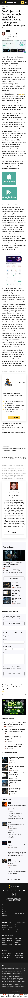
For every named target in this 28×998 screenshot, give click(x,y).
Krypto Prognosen (18, 926)
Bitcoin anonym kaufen (7, 938)
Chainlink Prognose (19, 957)
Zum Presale (14, 417)
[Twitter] (11, 492)
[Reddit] (19, 492)
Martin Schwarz (10, 33)
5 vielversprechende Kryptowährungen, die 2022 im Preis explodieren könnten (14, 449)
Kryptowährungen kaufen (20, 922)
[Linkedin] (9, 492)
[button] (26, 3)
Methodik (4, 913)
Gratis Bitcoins (18, 940)
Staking (16, 931)
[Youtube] (16, 492)
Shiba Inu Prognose (6, 953)
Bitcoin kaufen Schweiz (7, 944)
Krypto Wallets (18, 929)
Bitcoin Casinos (18, 944)
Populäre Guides (8, 718)
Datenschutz (17, 909)
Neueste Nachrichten (9, 752)
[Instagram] (7, 891)
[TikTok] (14, 894)
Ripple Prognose (5, 957)
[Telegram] (15, 891)
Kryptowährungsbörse (20, 432)
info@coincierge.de (16, 991)
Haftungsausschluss (19, 907)
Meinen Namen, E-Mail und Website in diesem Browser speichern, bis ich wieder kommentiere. (12, 668)
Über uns (4, 907)
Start (3, 6)
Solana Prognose (6, 955)
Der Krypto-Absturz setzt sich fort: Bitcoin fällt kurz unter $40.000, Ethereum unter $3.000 (14, 458)
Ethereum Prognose (19, 955)
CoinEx (21, 94)
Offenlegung (5, 38)
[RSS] (14, 492)
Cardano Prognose (19, 953)
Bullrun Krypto (5, 932)
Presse (6, 6)
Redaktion (4, 911)
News (16, 911)
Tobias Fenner (17, 595)
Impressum (4, 915)
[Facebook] (3, 891)
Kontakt (4, 909)
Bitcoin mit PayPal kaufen (7, 927)
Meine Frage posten (14, 623)
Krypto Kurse (17, 927)
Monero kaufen (18, 938)
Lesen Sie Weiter (14, 578)
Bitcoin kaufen (5, 925)
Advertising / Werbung (19, 913)
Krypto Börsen (18, 924)
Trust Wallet (17, 942)
